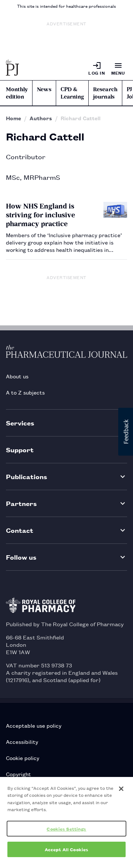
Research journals (105, 93)
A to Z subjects (25, 392)
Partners (21, 503)
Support (20, 449)
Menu (118, 72)
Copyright (18, 774)
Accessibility (22, 741)
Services (20, 422)
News (44, 89)
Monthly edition (17, 93)
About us (17, 376)
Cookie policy (22, 758)
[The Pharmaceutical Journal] (12, 68)
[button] (125, 432)
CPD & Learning (72, 93)
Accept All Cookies (66, 849)
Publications (26, 476)
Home (13, 118)
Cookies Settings (66, 828)
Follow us (21, 556)
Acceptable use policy (33, 725)
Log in (96, 72)
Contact (19, 530)
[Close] (121, 789)
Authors (41, 118)
